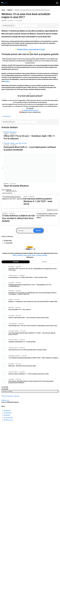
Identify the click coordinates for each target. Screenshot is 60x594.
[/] (57, 2)
